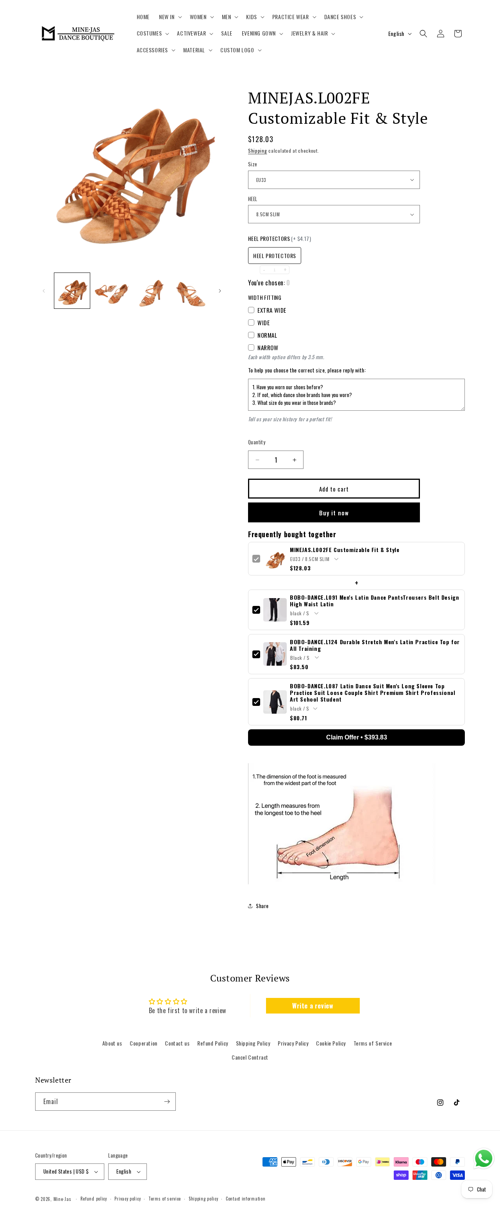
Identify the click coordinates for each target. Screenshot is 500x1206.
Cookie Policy (331, 1043)
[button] (169, 17)
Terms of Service (373, 1043)
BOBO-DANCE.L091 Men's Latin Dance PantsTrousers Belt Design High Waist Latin (374, 600)
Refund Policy (212, 1043)
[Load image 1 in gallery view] (72, 290)
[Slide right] (220, 290)
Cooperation (143, 1043)
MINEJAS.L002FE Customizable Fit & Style (344, 549)
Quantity (256, 442)
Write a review (312, 1005)
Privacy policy (127, 1198)
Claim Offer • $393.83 (356, 737)
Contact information (245, 1198)
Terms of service (164, 1198)
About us (112, 1043)
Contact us (177, 1043)
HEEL (252, 199)
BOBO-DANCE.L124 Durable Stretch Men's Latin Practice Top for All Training (375, 645)
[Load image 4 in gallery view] (191, 290)
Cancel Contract (250, 1057)
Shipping (257, 150)
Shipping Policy (253, 1043)
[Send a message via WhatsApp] (483, 1158)
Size (252, 164)
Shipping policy (203, 1198)
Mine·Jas (62, 1199)
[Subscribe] (166, 1101)
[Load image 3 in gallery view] (151, 290)
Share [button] (262, 905)
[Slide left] (43, 290)
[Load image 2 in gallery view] (111, 290)
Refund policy (93, 1198)
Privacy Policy (293, 1043)
